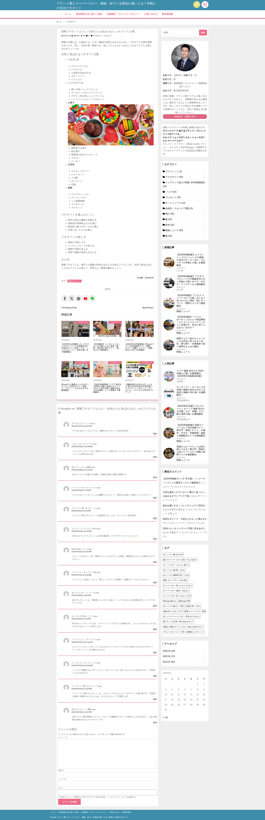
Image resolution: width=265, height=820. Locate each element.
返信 (155, 433)
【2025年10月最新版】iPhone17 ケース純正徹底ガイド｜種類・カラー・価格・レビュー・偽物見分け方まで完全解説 (139, 347)
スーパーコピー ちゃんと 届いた (176, 565)
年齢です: (188, 75)
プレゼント (108, 36)
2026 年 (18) (169, 651)
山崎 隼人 (76, 36)
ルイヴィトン (198, 632)
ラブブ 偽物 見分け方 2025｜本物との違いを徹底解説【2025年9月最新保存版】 (191, 373)
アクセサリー (98, 36)
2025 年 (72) (169, 656)
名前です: (167, 75)
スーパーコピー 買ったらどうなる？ (177, 586)
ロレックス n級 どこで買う (174, 606)
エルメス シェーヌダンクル (176, 137)
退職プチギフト (75, 281)
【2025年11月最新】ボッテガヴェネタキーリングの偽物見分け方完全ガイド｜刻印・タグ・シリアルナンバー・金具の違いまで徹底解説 (75, 348)
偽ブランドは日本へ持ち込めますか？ (178, 622)
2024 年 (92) (169, 662)
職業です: (168, 83)
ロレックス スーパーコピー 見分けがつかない (181, 616)
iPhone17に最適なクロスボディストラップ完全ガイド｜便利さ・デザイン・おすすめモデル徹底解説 (75, 387)
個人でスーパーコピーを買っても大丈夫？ (180, 560)
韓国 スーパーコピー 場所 (195, 611)
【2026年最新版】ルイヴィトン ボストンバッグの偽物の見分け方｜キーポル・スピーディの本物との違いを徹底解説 (191, 259)
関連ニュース (174, 230)
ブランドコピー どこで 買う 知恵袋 (177, 632)
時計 (169, 214)
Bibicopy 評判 (184, 601)
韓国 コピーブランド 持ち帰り (175, 580)
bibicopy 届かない (170, 601)
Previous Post (70, 308)
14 (89, 36)
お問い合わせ (151, 14)
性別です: (167, 79)
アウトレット (173, 171)
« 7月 (165, 717)
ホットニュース (175, 203)
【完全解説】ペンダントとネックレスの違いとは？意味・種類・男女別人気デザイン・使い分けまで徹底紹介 (106, 347)
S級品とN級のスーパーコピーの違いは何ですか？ (183, 627)
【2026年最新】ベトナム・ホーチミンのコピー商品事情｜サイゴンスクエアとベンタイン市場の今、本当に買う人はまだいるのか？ (191, 322)
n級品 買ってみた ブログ (173, 611)
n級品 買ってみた (193, 606)
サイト (60, 788)
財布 (169, 225)
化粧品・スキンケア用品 (179, 208)
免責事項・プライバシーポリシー (123, 14)
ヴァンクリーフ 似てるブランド (178, 131)
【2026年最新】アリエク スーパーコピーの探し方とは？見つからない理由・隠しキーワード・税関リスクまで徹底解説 (191, 300)
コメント (62, 737)
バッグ (170, 192)
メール (62, 779)
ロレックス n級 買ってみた (174, 570)
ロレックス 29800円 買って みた (176, 575)
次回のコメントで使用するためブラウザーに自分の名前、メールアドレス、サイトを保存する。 (98, 797)
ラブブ (180, 381)
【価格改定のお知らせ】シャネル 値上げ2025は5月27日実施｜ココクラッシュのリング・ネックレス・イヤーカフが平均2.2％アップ (139, 388)
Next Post (147, 308)
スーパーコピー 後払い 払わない (176, 591)
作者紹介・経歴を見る (185, 116)
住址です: (167, 90)
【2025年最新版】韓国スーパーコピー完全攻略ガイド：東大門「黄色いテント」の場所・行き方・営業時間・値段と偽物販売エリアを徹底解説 (191, 430)
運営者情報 (167, 14)
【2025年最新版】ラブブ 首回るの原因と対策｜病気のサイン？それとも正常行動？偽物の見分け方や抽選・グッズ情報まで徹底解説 (107, 388)
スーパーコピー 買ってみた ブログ (177, 596)
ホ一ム (68, 14)
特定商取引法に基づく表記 (89, 14)
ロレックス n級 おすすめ (173, 554)
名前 (61, 770)
